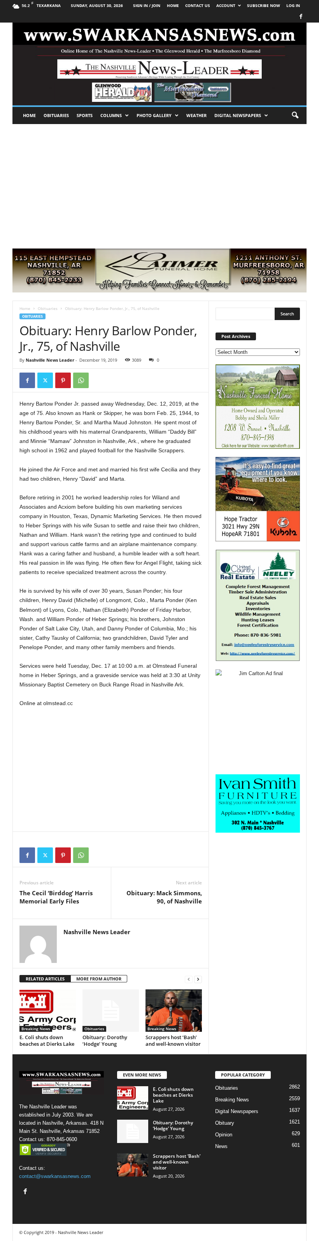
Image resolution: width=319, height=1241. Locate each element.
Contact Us (197, 5)
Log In (293, 5)
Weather (196, 115)
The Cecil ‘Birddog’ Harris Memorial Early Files (56, 897)
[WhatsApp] (81, 380)
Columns (111, 115)
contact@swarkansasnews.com (55, 1176)
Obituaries (56, 115)
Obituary (224, 1123)
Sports (85, 115)
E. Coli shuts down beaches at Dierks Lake (46, 1040)
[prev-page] (189, 979)
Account (225, 5)
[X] (45, 380)
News (221, 1146)
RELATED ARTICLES (45, 979)
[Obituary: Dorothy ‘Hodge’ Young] (110, 1010)
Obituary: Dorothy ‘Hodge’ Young (104, 1040)
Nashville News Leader (50, 360)
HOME (173, 5)
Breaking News (35, 1028)
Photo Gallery (154, 115)
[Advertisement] (159, 182)
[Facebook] (300, 17)
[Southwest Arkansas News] (159, 64)
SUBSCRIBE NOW (263, 5)
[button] (294, 115)
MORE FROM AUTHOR (98, 979)
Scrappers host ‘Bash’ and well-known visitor (173, 1040)
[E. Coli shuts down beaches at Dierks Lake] (47, 1010)
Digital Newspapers (237, 115)
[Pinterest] (63, 380)
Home (29, 115)
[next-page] (198, 979)
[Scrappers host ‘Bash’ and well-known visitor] (173, 1010)
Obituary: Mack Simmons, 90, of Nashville (164, 897)
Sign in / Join (146, 5)
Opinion (223, 1135)
